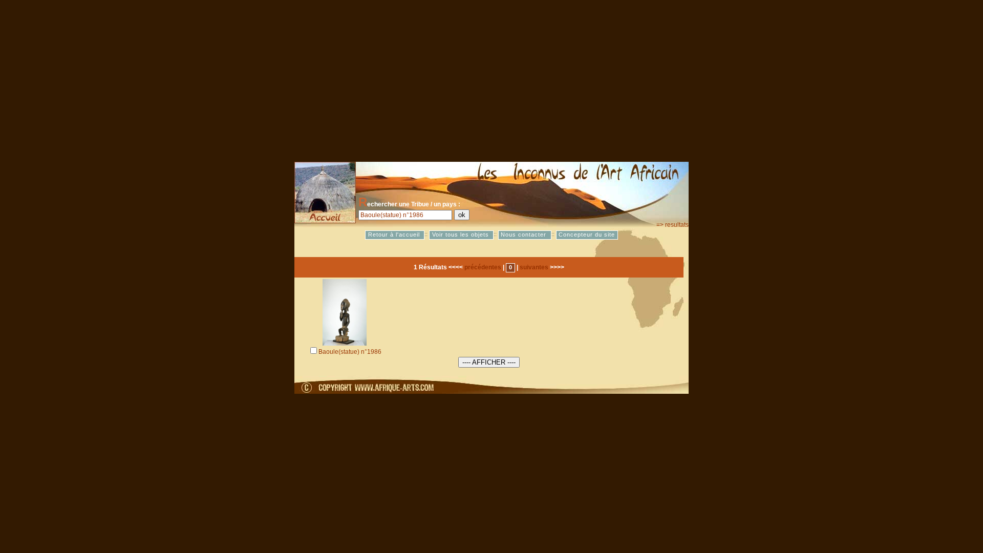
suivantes (534, 267)
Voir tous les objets (461, 235)
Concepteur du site (587, 235)
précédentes (482, 267)
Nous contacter (524, 235)
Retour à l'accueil (395, 235)
